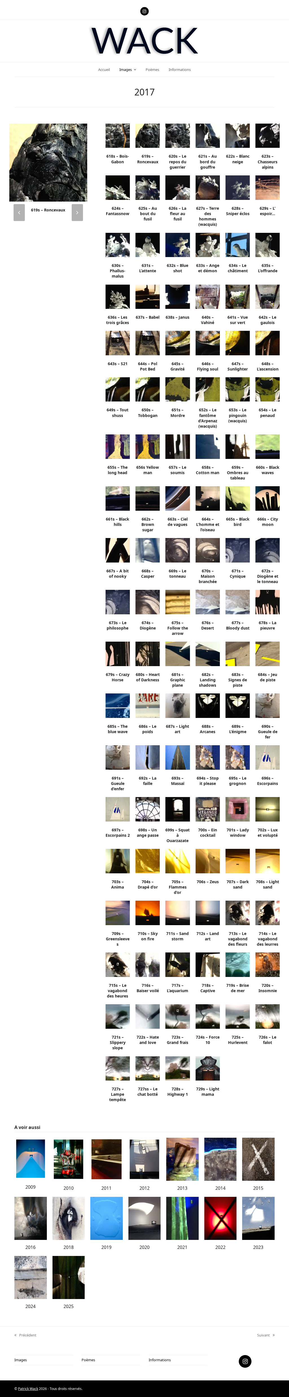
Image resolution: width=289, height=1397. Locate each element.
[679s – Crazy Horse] (118, 653)
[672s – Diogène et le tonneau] (267, 549)
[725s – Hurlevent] (237, 1016)
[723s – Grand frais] (177, 1016)
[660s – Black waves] (267, 446)
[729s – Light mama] (208, 1067)
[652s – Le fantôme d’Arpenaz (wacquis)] (208, 389)
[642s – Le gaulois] (267, 296)
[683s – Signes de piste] (237, 653)
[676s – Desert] (208, 601)
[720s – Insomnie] (267, 964)
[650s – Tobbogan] (147, 389)
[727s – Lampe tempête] (118, 1067)
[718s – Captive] (208, 964)
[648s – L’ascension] (267, 342)
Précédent (25, 1335)
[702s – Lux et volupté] (267, 808)
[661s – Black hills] (118, 498)
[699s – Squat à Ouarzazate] (177, 808)
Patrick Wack (28, 1388)
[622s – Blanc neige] (237, 135)
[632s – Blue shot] (177, 244)
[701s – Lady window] (237, 808)
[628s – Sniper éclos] (237, 187)
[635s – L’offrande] (267, 244)
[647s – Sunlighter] (237, 342)
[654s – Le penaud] (267, 389)
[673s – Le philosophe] (118, 601)
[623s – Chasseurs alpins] (267, 135)
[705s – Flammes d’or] (177, 860)
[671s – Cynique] (237, 549)
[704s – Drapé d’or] (147, 860)
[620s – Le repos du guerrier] (48, 162)
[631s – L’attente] (147, 244)
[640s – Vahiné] (208, 296)
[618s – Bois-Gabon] (118, 135)
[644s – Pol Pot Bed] (147, 342)
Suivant (263, 1335)
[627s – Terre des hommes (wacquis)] (208, 187)
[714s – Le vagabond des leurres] (267, 912)
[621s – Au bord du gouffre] (208, 135)
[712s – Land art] (208, 912)
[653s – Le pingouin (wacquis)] (237, 389)
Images (20, 1359)
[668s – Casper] (147, 549)
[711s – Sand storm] (177, 912)
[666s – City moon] (267, 498)
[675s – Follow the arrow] (177, 601)
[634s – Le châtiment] (237, 244)
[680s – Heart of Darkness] (147, 653)
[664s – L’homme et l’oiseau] (208, 498)
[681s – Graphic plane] (177, 653)
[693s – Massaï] (177, 757)
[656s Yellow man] (147, 446)
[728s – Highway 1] (177, 1067)
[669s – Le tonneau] (177, 549)
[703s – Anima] (118, 860)
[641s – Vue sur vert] (237, 296)
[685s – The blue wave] (118, 705)
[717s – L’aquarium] (177, 964)
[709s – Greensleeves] (118, 912)
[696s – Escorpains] (267, 757)
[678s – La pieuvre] (267, 601)
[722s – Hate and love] (147, 1016)
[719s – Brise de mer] (237, 964)
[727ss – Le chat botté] (147, 1067)
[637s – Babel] (147, 296)
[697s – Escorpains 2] (118, 808)
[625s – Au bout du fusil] (147, 187)
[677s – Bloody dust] (237, 601)
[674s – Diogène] (147, 601)
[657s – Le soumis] (177, 446)
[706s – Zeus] (208, 860)
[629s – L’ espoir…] (267, 187)
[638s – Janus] (177, 296)
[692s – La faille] (147, 757)
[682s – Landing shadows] (208, 653)
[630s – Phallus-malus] (118, 244)
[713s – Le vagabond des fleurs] (237, 912)
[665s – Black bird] (237, 498)
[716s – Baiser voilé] (147, 964)
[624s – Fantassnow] (118, 187)
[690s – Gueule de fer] (267, 705)
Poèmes (88, 1359)
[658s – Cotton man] (208, 446)
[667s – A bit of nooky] (118, 549)
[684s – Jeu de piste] (267, 653)
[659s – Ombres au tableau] (237, 446)
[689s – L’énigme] (237, 705)
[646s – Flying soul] (208, 342)
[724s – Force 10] (208, 1016)
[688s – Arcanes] (208, 705)
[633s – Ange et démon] (208, 244)
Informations (160, 1359)
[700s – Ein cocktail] (208, 808)
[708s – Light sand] (267, 860)
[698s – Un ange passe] (147, 808)
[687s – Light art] (177, 705)
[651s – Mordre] (177, 389)
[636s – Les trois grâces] (118, 296)
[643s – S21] (118, 342)
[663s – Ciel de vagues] (177, 498)
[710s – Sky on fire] (147, 912)
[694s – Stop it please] (208, 757)
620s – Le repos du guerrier (47, 210)
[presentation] (19, 212)
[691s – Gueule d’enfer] (118, 757)
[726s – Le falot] (267, 1016)
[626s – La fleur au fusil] (177, 187)
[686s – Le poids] (147, 705)
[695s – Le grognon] (237, 757)
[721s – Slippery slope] (118, 1016)
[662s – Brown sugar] (147, 498)
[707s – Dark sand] (237, 860)
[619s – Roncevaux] (147, 135)
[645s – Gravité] (177, 342)
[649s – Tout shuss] (118, 389)
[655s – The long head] (118, 446)
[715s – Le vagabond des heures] (118, 964)
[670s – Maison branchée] (208, 549)
